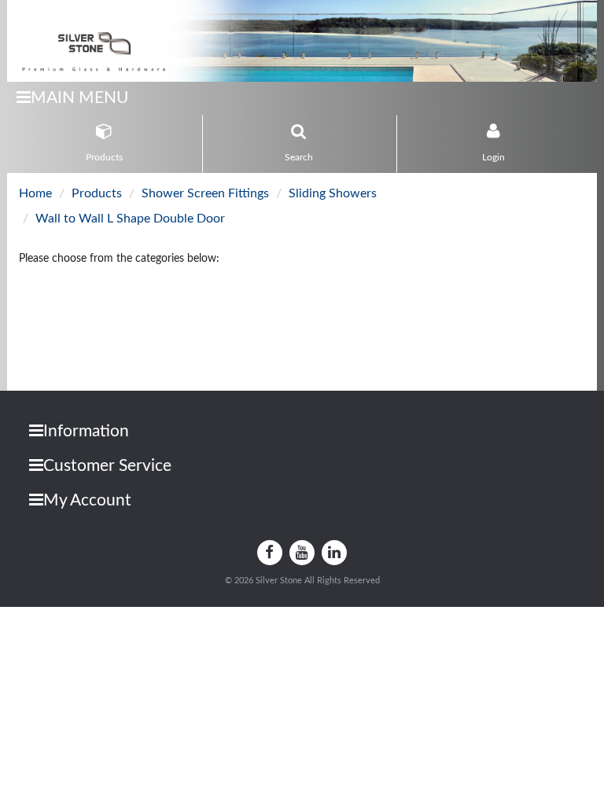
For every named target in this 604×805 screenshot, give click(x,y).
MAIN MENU (79, 98)
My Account (87, 500)
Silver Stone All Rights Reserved (318, 580)
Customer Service (107, 466)
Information (86, 431)
